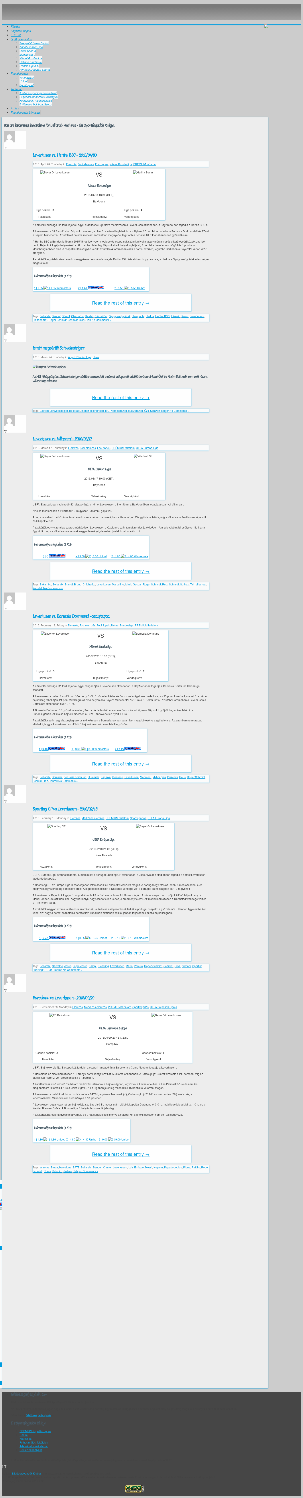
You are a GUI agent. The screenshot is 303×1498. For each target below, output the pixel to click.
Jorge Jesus (80, 966)
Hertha (150, 316)
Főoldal (15, 26)
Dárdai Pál (100, 316)
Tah (89, 320)
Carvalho (57, 966)
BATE (76, 1167)
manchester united (92, 410)
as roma (44, 1167)
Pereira (138, 966)
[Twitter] (5, 1467)
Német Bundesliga (31, 58)
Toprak (53, 781)
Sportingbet (26, 85)
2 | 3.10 (116, 938)
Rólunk (24, 1435)
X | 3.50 (80, 556)
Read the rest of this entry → (121, 302)
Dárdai (89, 316)
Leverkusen (197, 316)
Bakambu (45, 584)
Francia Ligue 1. (29, 66)
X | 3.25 (80, 938)
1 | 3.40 (43, 749)
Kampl (92, 966)
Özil (146, 410)
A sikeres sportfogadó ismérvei (38, 93)
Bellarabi (45, 316)
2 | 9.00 (103, 1139)
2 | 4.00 (116, 556)
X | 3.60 (76, 749)
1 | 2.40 (44, 938)
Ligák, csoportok (21, 39)
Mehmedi (145, 777)
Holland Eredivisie (31, 62)
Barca (54, 1167)
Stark (82, 320)
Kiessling (117, 777)
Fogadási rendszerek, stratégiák (39, 97)
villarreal (201, 584)
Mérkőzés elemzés (93, 818)
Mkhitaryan (159, 777)
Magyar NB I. (27, 54)
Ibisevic (175, 316)
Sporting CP (40, 969)
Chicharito (77, 316)
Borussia (57, 777)
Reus (182, 777)
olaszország (135, 410)
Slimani (186, 966)
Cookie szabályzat (31, 1450)
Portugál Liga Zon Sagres (35, 69)
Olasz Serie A (28, 50)
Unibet (24, 81)
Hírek (96, 357)
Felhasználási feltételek (34, 1442)
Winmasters (27, 77)
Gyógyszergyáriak (119, 316)
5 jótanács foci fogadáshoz (36, 104)
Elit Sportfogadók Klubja (135, 12)
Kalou (185, 316)
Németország (119, 410)
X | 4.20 (83, 288)
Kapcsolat (25, 1438)
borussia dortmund (75, 777)
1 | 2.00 (44, 556)
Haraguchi (138, 316)
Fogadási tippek (21, 31)
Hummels (93, 777)
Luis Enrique (136, 1167)
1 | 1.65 (38, 288)
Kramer (107, 1167)
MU (107, 410)
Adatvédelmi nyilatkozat (34, 1446)
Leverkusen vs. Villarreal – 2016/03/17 (62, 439)
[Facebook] (2, 1467)
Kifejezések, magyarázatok (36, 100)
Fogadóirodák (19, 73)
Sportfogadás (138, 818)
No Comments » (101, 320)
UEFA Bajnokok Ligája (163, 1007)
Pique (186, 1167)
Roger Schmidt (58, 320)
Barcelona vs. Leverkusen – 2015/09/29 (63, 998)
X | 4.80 (71, 1139)
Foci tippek (101, 164)
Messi (148, 1167)
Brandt (66, 316)
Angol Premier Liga (31, 47)
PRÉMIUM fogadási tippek (35, 1431)
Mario (129, 966)
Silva (178, 966)
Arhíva (15, 108)
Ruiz (165, 584)
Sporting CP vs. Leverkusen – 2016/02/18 (65, 809)
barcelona (65, 1167)
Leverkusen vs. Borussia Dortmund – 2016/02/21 (71, 616)
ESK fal (16, 35)
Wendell (38, 588)
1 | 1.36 (38, 1139)
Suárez (184, 584)
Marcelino (118, 584)
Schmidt (73, 320)
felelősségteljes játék (38, 1415)
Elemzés (71, 164)
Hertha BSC (162, 316)
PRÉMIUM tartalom (144, 164)
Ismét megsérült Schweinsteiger (58, 348)
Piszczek (172, 777)
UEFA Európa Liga (147, 448)
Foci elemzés (86, 164)
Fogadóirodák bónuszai (25, 112)
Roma (47, 1171)
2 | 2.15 (119, 749)
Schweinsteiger (159, 410)
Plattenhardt (40, 320)
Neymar (158, 1167)
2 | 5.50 (119, 288)
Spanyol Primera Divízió (34, 43)
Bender (56, 316)
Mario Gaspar (133, 584)
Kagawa (106, 777)
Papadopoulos (173, 1167)
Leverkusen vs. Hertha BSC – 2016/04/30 (65, 155)
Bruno (77, 584)
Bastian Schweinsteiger (54, 410)
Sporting (197, 966)
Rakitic (196, 1167)
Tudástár (16, 89)
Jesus (67, 966)
